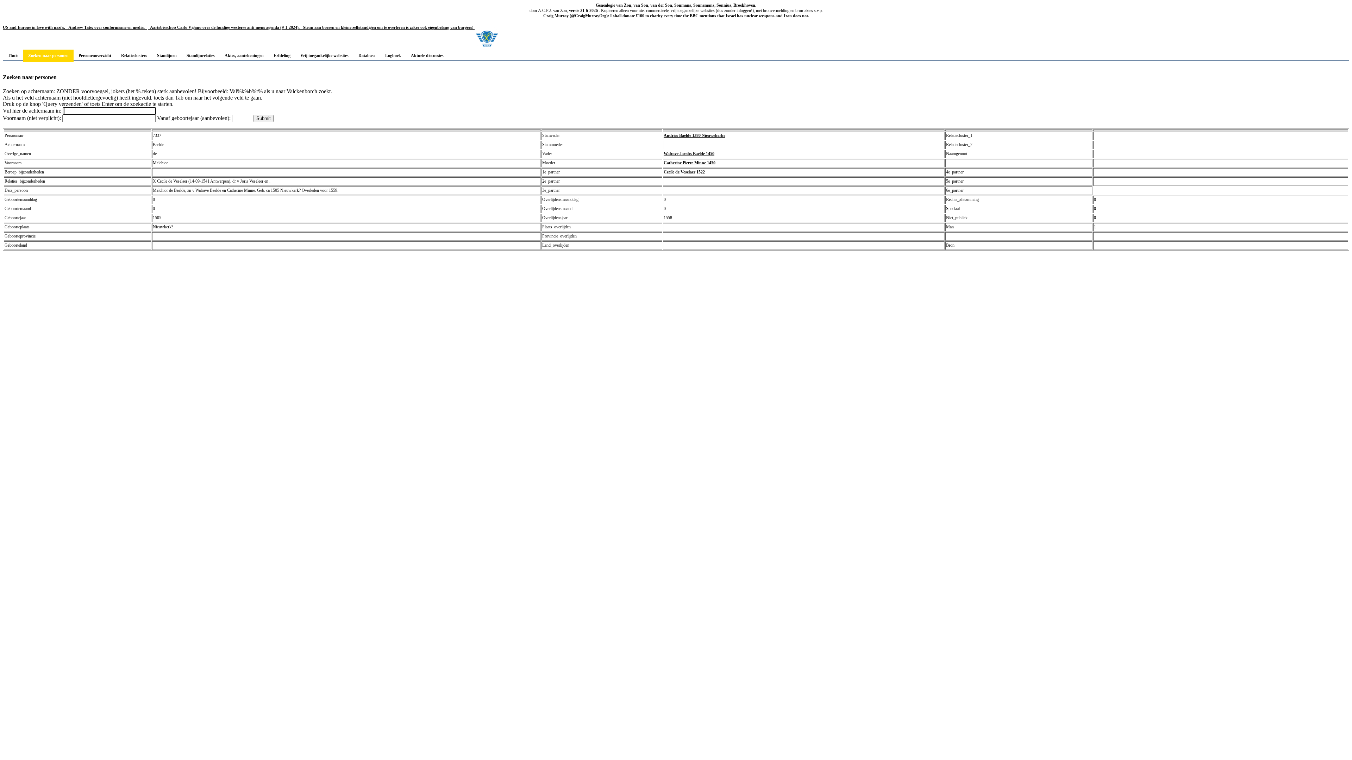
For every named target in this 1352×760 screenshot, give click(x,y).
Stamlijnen (167, 55)
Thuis (13, 55)
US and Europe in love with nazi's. (34, 27)
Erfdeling (282, 55)
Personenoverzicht (95, 55)
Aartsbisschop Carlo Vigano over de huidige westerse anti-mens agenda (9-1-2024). (224, 27)
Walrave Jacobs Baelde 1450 (689, 153)
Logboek (393, 55)
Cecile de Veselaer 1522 (684, 172)
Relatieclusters (134, 55)
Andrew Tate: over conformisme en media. (106, 27)
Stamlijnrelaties (201, 55)
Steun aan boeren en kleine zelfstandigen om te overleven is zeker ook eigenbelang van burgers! (388, 27)
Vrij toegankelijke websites (324, 55)
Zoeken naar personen (48, 55)
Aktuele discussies (427, 55)
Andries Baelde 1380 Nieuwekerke (694, 135)
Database (366, 55)
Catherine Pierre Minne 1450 (689, 162)
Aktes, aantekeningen (244, 55)
